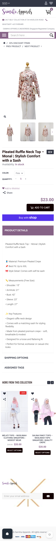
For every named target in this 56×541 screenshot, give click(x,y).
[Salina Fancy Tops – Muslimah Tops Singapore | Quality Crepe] (42, 411)
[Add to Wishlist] (4, 394)
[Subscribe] (48, 496)
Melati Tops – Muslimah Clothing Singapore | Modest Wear (14, 437)
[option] (9, 131)
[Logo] (17, 12)
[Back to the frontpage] (4, 43)
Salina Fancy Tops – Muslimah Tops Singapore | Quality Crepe (42, 439)
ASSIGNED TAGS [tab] (14, 367)
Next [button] (52, 132)
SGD (4, 3)
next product (33, 46)
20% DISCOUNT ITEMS (19, 43)
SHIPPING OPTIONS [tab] (16, 357)
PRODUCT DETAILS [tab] (16, 230)
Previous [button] (48, 382)
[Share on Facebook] (15, 193)
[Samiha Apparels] (9, 483)
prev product (14, 46)
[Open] (7, 534)
